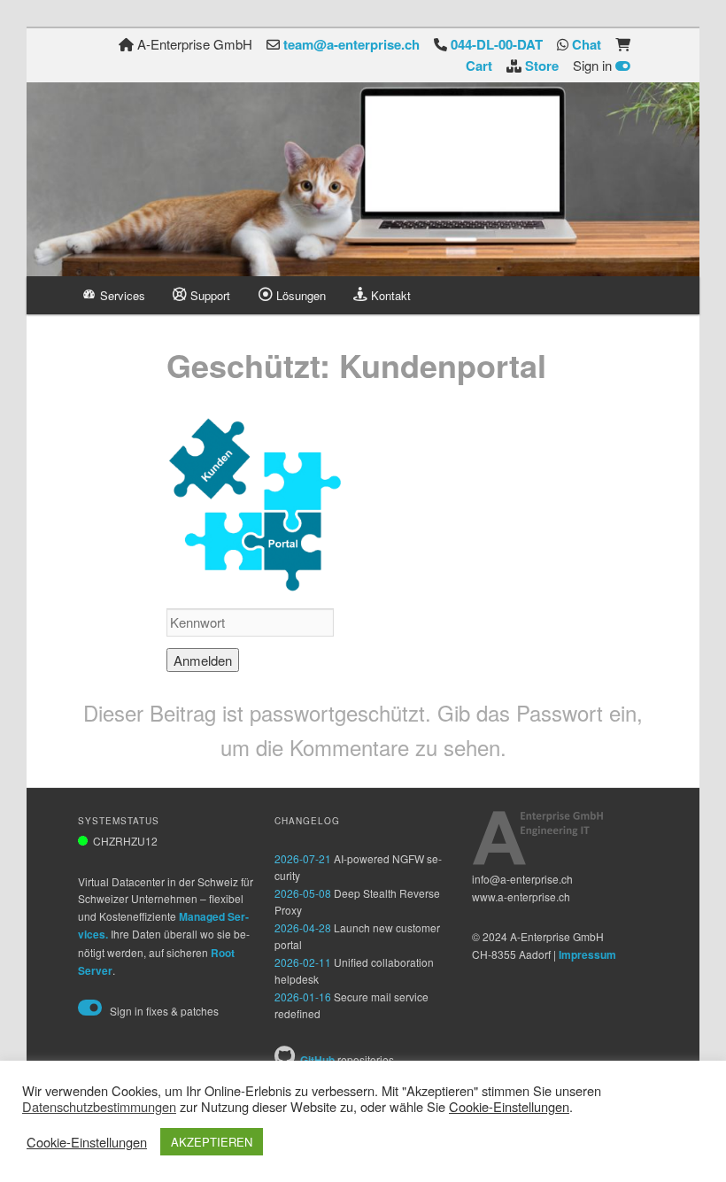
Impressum (587, 954)
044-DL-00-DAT (497, 44)
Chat (586, 44)
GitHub (317, 1060)
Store (542, 65)
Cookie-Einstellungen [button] (509, 1106)
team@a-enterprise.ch (351, 44)
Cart (479, 65)
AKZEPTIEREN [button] (211, 1141)
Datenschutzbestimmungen (99, 1107)
